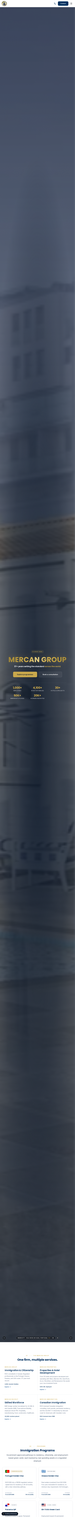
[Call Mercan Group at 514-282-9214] (55, 3)
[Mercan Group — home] (4, 3)
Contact (63, 3)
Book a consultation (50, 674)
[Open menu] (71, 3)
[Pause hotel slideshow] (53, 1338)
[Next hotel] (71, 1338)
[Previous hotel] (4, 1338)
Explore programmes (25, 674)
